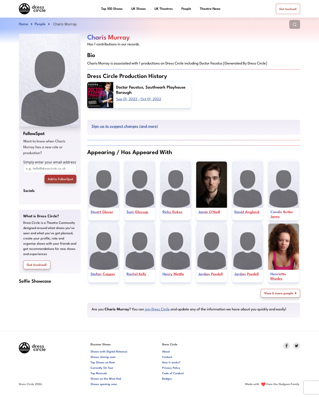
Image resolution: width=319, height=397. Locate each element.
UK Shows (138, 9)
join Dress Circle (157, 309)
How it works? (171, 362)
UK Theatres (164, 9)
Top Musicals (98, 373)
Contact (167, 357)
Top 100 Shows (112, 9)
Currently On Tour (101, 368)
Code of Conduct (173, 373)
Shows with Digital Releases (108, 351)
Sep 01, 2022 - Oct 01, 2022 (138, 99)
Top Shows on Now (102, 362)
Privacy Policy (171, 368)
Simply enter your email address (49, 162)
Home (23, 24)
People (186, 9)
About (166, 351)
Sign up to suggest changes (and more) (125, 126)
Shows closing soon (102, 357)
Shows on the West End (105, 378)
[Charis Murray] (50, 80)
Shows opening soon (103, 384)
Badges (167, 378)
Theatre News (210, 9)
